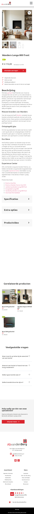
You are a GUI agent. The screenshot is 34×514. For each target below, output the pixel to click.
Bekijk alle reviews (19, 497)
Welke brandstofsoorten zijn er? (12, 382)
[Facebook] (15, 460)
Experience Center (14, 171)
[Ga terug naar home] (6, 3)
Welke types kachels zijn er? (11, 375)
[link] (9, 299)
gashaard (9, 93)
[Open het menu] (31, 3)
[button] (29, 12)
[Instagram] (18, 460)
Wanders (19, 115)
